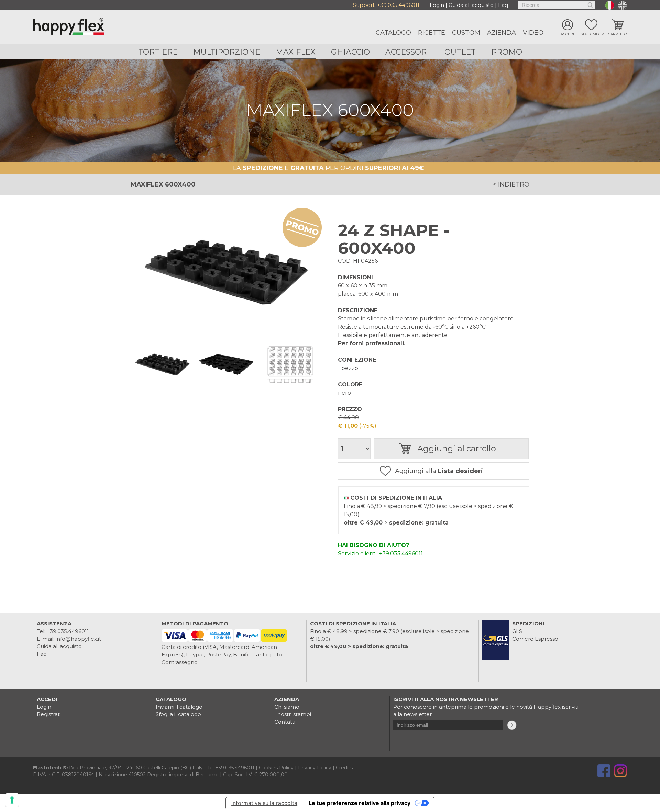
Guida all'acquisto (471, 5)
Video (533, 32)
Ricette (431, 32)
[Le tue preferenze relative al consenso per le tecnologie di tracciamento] (12, 800)
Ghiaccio (350, 52)
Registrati (49, 714)
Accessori (407, 52)
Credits (344, 768)
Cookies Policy (276, 768)
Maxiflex (296, 52)
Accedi (567, 34)
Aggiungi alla (439, 471)
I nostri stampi (292, 714)
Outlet (460, 52)
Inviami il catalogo (179, 706)
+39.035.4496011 (398, 5)
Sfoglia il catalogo (178, 714)
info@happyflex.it (78, 638)
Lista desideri (591, 34)
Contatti (284, 722)
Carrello (617, 34)
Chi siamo (286, 706)
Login (437, 5)
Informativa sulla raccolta (264, 803)
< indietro (511, 184)
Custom (466, 32)
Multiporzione (226, 52)
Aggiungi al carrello (456, 448)
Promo (506, 52)
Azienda (501, 32)
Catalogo (393, 32)
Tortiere (158, 52)
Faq (503, 5)
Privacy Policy (314, 768)
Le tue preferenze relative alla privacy (359, 803)
